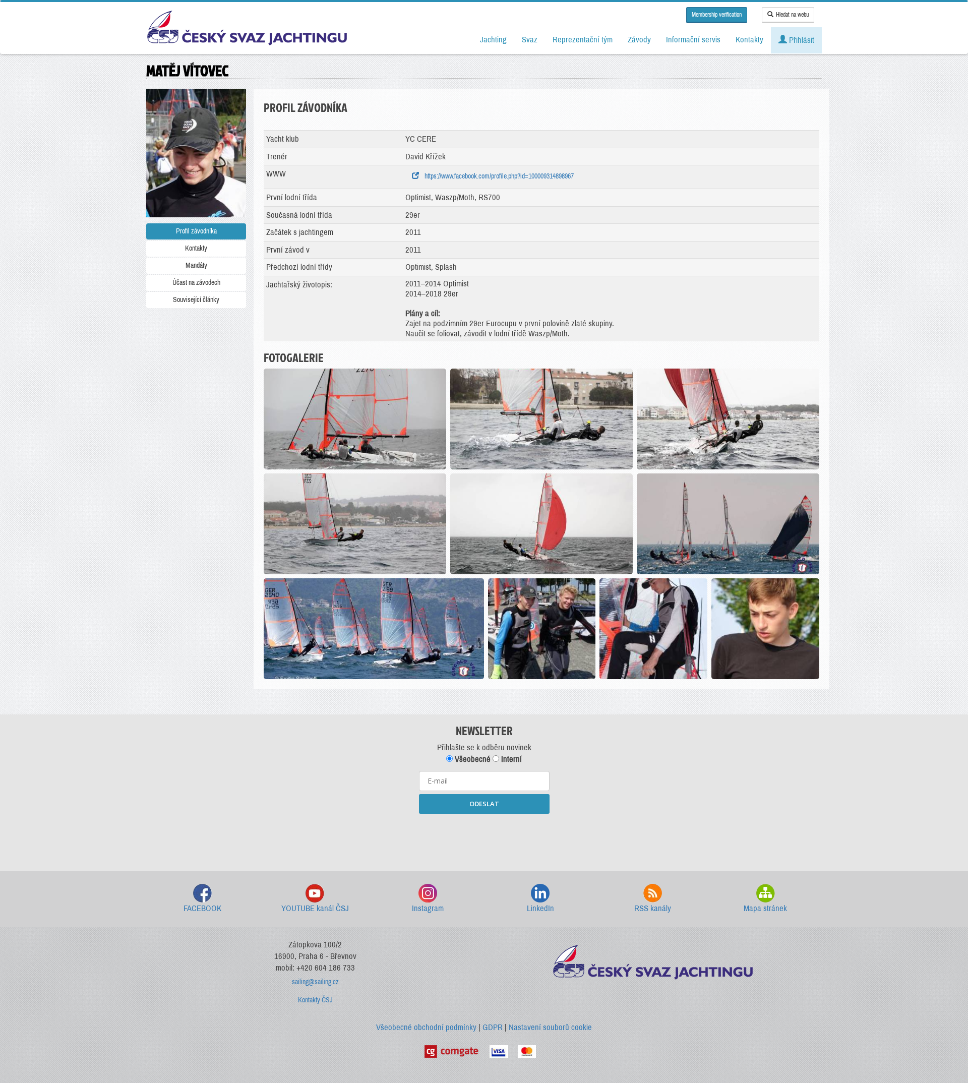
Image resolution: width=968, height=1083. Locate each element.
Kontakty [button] (749, 39)
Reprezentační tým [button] (583, 39)
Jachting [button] (493, 39)
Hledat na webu (792, 14)
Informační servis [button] (693, 39)
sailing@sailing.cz (315, 982)
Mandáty (196, 265)
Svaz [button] (529, 39)
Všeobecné (472, 759)
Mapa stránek (765, 908)
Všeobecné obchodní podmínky (426, 1027)
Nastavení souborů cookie (550, 1027)
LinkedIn (540, 908)
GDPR (492, 1027)
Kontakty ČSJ (315, 1000)
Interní (510, 759)
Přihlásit (800, 40)
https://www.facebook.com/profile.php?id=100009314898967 (497, 176)
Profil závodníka (196, 231)
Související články (196, 300)
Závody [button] (639, 39)
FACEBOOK (202, 908)
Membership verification (717, 14)
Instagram (428, 908)
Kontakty (196, 248)
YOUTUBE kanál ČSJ (315, 908)
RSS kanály (652, 908)
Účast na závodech (196, 282)
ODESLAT (484, 803)
